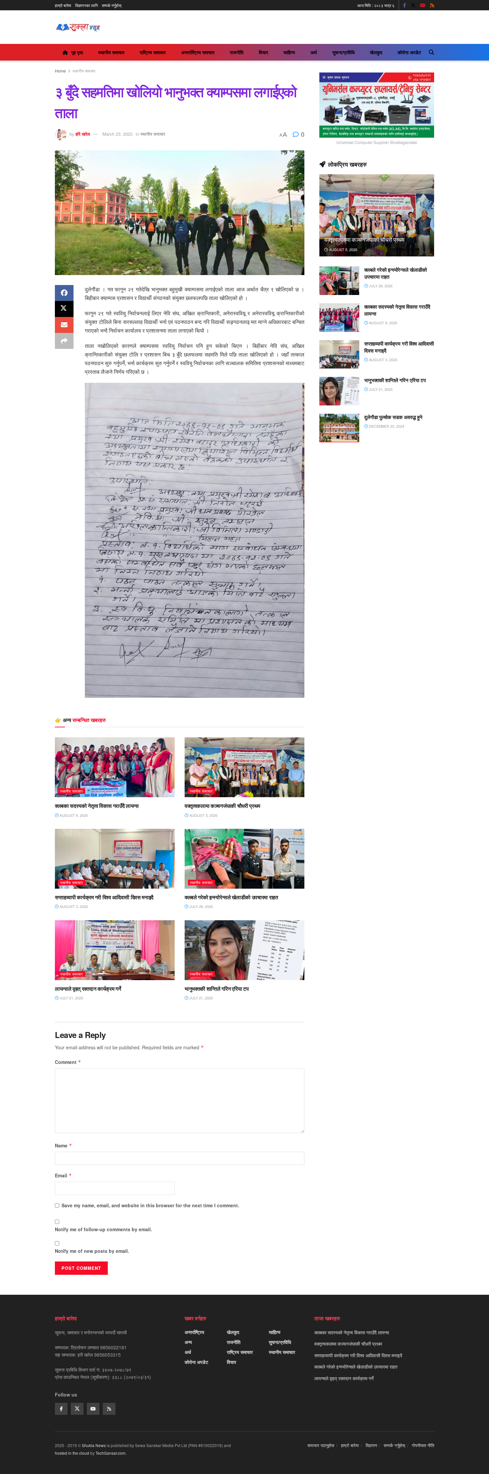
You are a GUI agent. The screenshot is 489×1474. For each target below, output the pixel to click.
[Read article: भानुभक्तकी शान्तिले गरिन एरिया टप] (244, 950)
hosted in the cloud (72, 1453)
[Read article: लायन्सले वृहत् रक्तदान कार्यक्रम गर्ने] (115, 950)
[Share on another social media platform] (64, 341)
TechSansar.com (110, 1453)
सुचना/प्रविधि (343, 52)
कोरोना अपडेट (409, 52)
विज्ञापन (371, 1445)
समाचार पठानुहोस (320, 1445)
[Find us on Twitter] (413, 5)
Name (63, 1145)
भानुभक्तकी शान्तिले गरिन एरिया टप (216, 988)
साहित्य (289, 52)
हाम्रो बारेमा (63, 5)
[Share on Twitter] (64, 309)
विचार (263, 52)
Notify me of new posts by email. (92, 1251)
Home (60, 71)
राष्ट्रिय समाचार (153, 52)
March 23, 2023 (117, 134)
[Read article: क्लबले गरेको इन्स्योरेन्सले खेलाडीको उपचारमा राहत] (244, 859)
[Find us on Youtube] (422, 5)
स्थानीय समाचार (111, 52)
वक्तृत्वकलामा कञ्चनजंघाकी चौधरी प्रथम (222, 806)
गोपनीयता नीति (423, 1445)
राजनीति (237, 52)
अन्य (188, 1342)
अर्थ (313, 52)
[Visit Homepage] (78, 27)
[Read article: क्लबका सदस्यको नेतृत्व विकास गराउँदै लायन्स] (115, 767)
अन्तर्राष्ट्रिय (194, 1332)
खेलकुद (376, 52)
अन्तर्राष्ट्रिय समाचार (198, 52)
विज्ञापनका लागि (86, 5)
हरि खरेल (83, 134)
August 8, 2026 (73, 815)
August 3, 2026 (73, 906)
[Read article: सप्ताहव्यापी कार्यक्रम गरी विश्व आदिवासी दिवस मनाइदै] (115, 859)
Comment (68, 1062)
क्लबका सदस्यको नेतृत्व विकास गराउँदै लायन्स (97, 806)
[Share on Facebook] (64, 293)
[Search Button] (431, 52)
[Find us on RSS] (432, 5)
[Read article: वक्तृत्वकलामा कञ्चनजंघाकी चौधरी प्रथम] (244, 767)
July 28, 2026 (200, 906)
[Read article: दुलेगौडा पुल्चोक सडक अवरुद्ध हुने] (339, 428)
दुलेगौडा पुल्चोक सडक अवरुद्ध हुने (393, 417)
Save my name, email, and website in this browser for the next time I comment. (150, 1205)
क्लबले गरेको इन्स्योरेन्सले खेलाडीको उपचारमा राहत (231, 897)
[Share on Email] (64, 325)
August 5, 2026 (203, 815)
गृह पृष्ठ (77, 52)
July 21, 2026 (71, 997)
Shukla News (94, 1445)
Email (63, 1175)
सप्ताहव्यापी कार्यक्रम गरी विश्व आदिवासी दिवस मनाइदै (104, 897)
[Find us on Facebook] (404, 5)
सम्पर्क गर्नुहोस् (111, 5)
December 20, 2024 (386, 426)
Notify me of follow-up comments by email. (103, 1229)
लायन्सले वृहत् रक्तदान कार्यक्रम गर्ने (88, 988)
